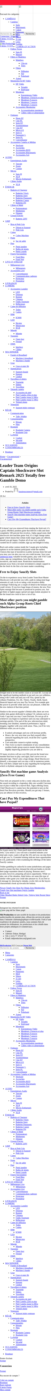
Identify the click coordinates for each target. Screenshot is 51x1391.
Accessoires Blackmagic (26, 152)
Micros (13, 171)
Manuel (19, 54)
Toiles (18, 310)
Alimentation (21, 443)
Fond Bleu (20, 257)
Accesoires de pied (23, 392)
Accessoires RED (23, 150)
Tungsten (14, 336)
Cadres (18, 312)
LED (18, 292)
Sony (18, 25)
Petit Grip (20, 230)
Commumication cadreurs (26, 276)
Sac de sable (21, 241)
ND (22, 74)
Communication (17, 413)
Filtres (18, 68)
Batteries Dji (21, 203)
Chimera (19, 299)
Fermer (3, 897)
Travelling (20, 387)
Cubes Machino (22, 235)
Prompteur (20, 281)
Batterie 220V (21, 219)
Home (2, 456)
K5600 (18, 317)
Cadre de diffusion (18, 306)
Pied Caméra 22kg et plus (26, 395)
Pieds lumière (21, 247)
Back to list (4, 893)
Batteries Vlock (22, 193)
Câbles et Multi (16, 205)
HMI (12, 314)
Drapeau (19, 294)
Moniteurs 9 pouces (29, 100)
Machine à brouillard (24, 358)
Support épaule (22, 372)
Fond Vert (20, 259)
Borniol (19, 297)
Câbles (18, 349)
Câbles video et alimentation (32, 113)
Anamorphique (22, 125)
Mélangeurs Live (17, 265)
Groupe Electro (16, 215)
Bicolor (19, 323)
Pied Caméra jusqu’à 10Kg (27, 400)
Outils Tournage (22, 302)
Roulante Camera (23, 430)
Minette (13, 330)
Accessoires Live (17, 270)
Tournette (20, 382)
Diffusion (25, 71)
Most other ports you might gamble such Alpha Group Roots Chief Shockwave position (26, 511)
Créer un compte (7, 1380)
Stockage (19, 145)
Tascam (19, 164)
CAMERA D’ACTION (26, 46)
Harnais (19, 374)
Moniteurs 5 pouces (29, 105)
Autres (18, 78)
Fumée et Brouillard (18, 355)
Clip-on (24, 63)
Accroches (20, 148)
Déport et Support (23, 227)
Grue (12, 363)
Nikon (18, 37)
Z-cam (18, 39)
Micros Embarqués (23, 179)
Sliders (18, 384)
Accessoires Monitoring (25, 107)
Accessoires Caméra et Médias (23, 142)
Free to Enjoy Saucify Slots (18, 507)
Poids (12, 238)
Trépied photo (21, 402)
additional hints (6, 557)
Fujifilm (19, 44)
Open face (20, 339)
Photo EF (20, 118)
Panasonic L (21, 135)
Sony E (19, 133)
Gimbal (19, 376)
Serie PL (19, 137)
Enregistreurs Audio (18, 160)
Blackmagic (21, 27)
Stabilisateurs (15, 369)
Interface (19, 347)
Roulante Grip (21, 432)
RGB (18, 328)
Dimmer (19, 213)
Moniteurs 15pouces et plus (32, 97)
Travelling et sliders (18, 379)
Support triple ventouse (25, 408)
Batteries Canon (22, 200)
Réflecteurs (20, 304)
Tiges (23, 66)
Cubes (13, 232)
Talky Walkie (21, 416)
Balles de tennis (22, 249)
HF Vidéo (20, 84)
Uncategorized (13, 456)
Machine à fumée (23, 361)
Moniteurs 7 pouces (29, 102)
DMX (12, 344)
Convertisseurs (22, 274)
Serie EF (19, 123)
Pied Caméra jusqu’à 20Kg (27, 397)
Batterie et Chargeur (18, 190)
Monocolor (20, 325)
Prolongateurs (21, 208)
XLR (18, 176)
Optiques (14, 115)
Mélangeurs (20, 268)
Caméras (14, 22)
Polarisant (25, 76)
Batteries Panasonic (24, 198)
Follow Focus (16, 49)
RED (18, 34)
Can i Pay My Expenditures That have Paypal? (26, 519)
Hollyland (25, 89)
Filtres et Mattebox (18, 57)
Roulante (14, 427)
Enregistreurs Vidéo (29, 95)
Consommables (16, 419)
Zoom (18, 166)
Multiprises (20, 211)
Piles (18, 424)
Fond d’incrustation (18, 254)
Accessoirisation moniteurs (32, 110)
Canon (18, 30)
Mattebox (20, 60)
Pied (12, 243)
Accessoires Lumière (19, 289)
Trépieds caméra (17, 389)
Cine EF (19, 128)
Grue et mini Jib (22, 366)
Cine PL (19, 121)
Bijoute (19, 422)
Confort (19, 438)
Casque (19, 168)
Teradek (24, 87)
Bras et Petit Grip (17, 224)
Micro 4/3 (20, 130)
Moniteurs (20, 92)
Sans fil (19, 52)
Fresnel (19, 341)
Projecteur (20, 278)
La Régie (14, 435)
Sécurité (19, 440)
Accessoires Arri (22, 155)
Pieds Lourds (21, 251)
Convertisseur (21, 140)
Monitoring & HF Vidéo (20, 81)
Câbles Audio (16, 181)
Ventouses (14, 404)
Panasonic (20, 32)
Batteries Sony (22, 196)
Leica (18, 42)
